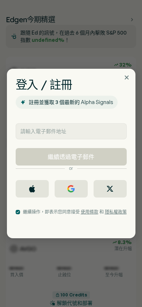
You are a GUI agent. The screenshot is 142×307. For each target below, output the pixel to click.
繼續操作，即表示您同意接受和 (75, 212)
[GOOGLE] (71, 189)
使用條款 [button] (89, 212)
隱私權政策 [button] (116, 212)
